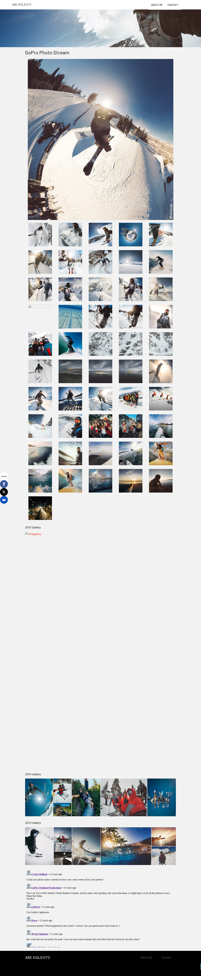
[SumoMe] (4, 500)
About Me (157, 4)
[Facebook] (4, 484)
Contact (173, 4)
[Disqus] (100, 908)
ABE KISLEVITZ (37, 957)
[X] (4, 492)
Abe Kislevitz (21, 4)
